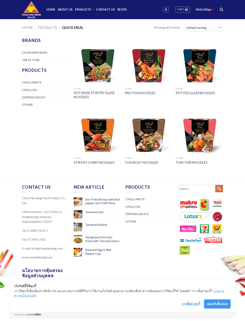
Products (83, 9)
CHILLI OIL (29, 90)
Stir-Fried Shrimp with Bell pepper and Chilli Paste (102, 201)
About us (65, 9)
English (202, 9)
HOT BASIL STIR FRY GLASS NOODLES (94, 95)
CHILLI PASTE (31, 82)
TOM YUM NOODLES (191, 162)
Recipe (122, 9)
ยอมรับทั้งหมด (217, 304)
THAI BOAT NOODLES (141, 162)
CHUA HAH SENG (34, 52)
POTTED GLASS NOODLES (195, 93)
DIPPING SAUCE (33, 97)
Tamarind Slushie (96, 224)
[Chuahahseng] (31, 9)
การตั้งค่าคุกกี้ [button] (191, 304)
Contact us (105, 9)
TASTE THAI (31, 60)
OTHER (27, 104)
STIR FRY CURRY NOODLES (94, 162)
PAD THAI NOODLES (140, 93)
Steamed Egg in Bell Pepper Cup (98, 251)
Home (51, 9)
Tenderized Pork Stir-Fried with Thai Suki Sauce (102, 239)
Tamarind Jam (94, 212)
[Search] (221, 10)
